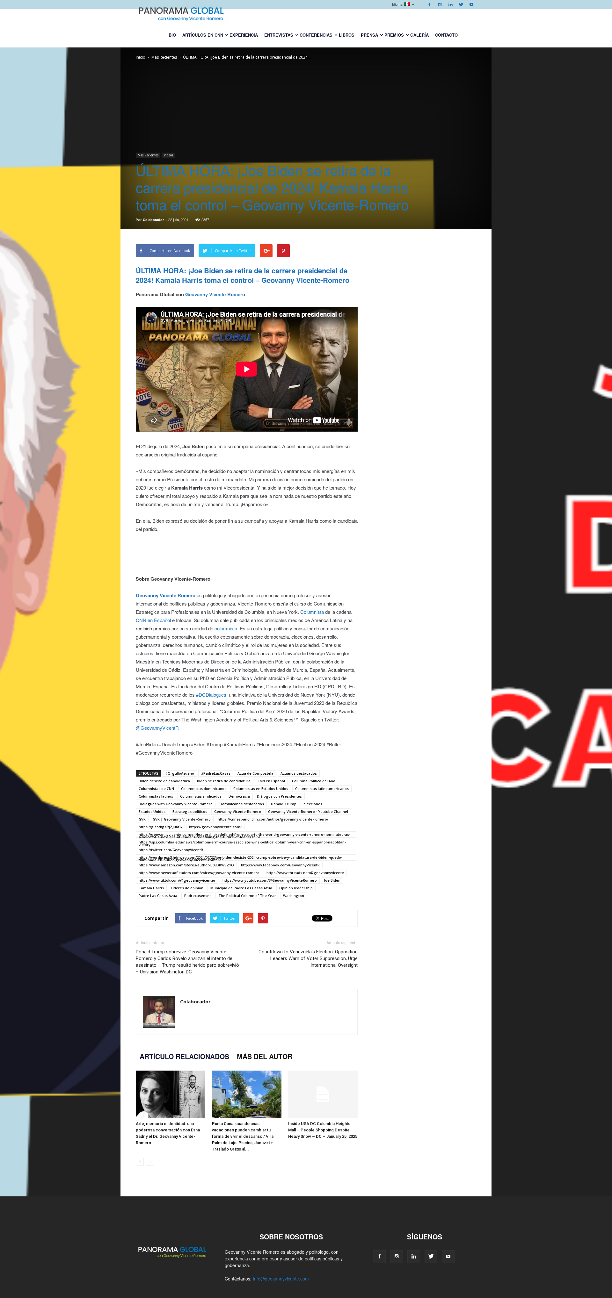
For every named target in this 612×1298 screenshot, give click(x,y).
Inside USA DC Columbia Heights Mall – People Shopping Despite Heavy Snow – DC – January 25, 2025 (322, 1130)
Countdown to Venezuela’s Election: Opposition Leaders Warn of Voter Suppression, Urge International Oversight (308, 958)
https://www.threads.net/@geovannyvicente (305, 872)
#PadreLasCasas (215, 773)
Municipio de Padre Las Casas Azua (241, 888)
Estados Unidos (152, 811)
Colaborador (153, 219)
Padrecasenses (197, 895)
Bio (172, 35)
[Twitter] (461, 4)
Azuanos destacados (298, 773)
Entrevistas (278, 35)
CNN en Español (153, 620)
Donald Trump (283, 803)
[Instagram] (440, 4)
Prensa (369, 35)
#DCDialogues (211, 694)
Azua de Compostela (255, 773)
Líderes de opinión (187, 888)
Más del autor (264, 1056)
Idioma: (398, 4)
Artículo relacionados (184, 1056)
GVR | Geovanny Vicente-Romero (182, 819)
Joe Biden (332, 880)
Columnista (312, 611)
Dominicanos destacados (242, 803)
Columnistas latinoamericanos (322, 788)
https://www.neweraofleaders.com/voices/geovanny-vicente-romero (199, 872)
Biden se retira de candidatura (224, 780)
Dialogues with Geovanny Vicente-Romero (176, 803)
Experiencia (243, 35)
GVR (142, 819)
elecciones (312, 803)
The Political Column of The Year (247, 895)
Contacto (446, 35)
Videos (168, 155)
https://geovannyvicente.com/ (215, 826)
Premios (394, 35)
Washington (293, 895)
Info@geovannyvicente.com (281, 1278)
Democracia (239, 796)
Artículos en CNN (202, 35)
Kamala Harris (151, 888)
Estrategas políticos (189, 811)
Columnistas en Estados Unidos (260, 788)
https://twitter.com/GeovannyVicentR (171, 849)
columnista (226, 628)
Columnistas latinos (156, 796)
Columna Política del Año (313, 780)
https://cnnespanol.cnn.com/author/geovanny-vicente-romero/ (273, 819)
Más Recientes (148, 155)
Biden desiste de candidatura (164, 780)
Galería (419, 35)
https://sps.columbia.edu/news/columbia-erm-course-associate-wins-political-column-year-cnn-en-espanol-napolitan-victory (242, 842)
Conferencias (316, 35)
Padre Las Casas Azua (158, 895)
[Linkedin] (450, 4)
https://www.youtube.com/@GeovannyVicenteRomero (269, 880)
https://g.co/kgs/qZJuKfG (160, 826)
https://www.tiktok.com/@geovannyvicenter (177, 880)
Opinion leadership (296, 888)
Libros (346, 35)
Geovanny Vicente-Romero (237, 811)
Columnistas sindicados (201, 796)
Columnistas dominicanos (203, 788)
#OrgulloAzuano (179, 773)
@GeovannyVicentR (157, 727)
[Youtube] (471, 4)
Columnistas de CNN (156, 788)
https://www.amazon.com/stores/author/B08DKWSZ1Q (186, 865)
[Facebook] (429, 4)
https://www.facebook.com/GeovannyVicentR (280, 865)
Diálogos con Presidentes (279, 796)
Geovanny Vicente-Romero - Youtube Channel (308, 811)
